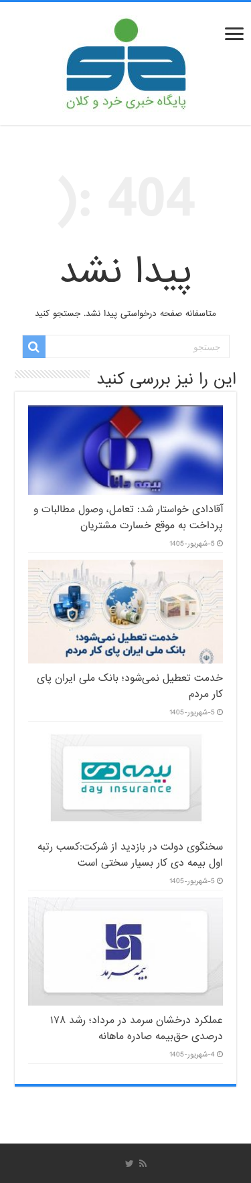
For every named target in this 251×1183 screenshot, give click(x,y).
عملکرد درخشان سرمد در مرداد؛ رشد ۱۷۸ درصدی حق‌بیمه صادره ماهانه (136, 1028)
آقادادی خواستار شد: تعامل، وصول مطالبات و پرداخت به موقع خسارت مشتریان (128, 517)
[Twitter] (129, 1164)
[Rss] (143, 1164)
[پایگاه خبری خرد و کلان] (125, 61)
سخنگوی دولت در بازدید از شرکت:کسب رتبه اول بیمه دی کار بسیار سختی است (130, 855)
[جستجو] (34, 346)
